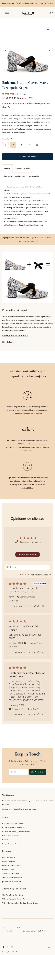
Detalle (7, 168)
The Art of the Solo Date (12, 895)
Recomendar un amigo (11, 865)
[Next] (49, 50)
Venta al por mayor (10, 873)
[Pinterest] (7, 947)
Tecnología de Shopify (10, 952)
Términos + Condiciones (12, 877)
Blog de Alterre (8, 857)
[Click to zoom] (48, 30)
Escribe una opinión (27, 554)
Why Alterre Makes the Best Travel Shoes (20, 903)
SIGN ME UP (38, 772)
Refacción (6, 840)
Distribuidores (8, 869)
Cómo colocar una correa (13, 828)
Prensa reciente (9, 861)
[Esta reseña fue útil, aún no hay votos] (38, 606)
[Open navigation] (7, 12)
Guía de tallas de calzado (13, 824)
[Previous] (6, 50)
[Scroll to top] (49, 947)
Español (10, 931)
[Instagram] (11, 947)
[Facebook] (3, 947)
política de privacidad (11, 881)
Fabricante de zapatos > (15, 336)
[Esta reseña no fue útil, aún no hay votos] (43, 606)
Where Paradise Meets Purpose (16, 899)
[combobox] (35, 574)
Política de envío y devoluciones (16, 832)
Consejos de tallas (22, 168)
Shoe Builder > (8, 342)
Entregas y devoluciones (14, 176)
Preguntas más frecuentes (13, 844)
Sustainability (34, 176)
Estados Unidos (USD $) (34, 931)
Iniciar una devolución (11, 836)
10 (37, 145)
